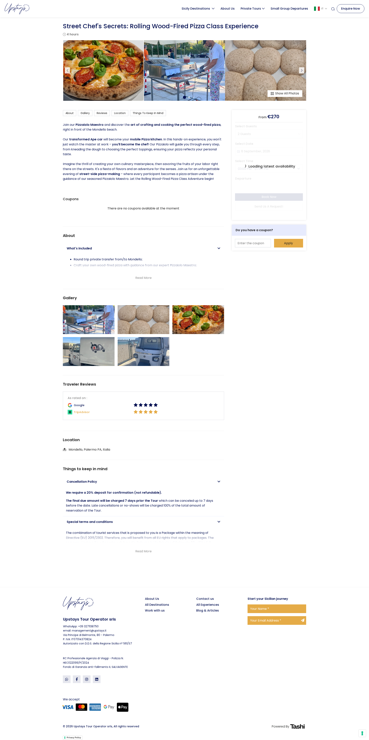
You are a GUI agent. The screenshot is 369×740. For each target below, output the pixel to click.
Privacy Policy (74, 737)
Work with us (155, 610)
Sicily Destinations (196, 8)
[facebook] (77, 679)
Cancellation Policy (82, 481)
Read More (143, 278)
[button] (184, 97)
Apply (288, 243)
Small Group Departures (289, 8)
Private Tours (251, 8)
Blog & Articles (207, 610)
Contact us (205, 599)
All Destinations (157, 604)
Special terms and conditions (90, 522)
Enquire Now (350, 8)
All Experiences (207, 604)
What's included (79, 248)
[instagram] (87, 679)
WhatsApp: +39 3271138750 (81, 626)
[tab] (143, 248)
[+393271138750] (67, 679)
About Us (227, 8)
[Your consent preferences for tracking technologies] (362, 733)
